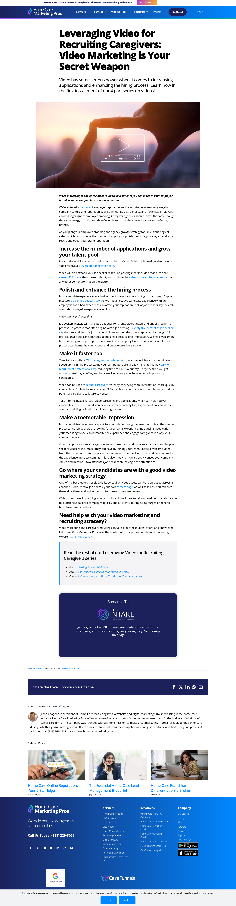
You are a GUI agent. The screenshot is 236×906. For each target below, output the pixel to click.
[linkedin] (58, 848)
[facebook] (30, 848)
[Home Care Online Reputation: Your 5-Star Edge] (56, 765)
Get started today (81, 536)
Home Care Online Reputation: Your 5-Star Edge (53, 788)
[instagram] (44, 848)
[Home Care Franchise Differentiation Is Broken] (179, 765)
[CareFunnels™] (118, 877)
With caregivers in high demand (106, 360)
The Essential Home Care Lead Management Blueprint (114, 788)
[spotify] (71, 848)
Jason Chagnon (36, 668)
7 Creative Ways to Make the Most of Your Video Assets (110, 576)
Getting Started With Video (94, 567)
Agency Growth (68, 668)
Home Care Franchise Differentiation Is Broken (171, 788)
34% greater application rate (96, 266)
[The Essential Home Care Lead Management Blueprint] (118, 765)
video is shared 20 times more (148, 277)
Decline (127, 900)
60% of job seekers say (85, 300)
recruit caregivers (97, 385)
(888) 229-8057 (63, 835)
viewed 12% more (70, 277)
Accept (108, 900)
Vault (78, 668)
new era (85, 207)
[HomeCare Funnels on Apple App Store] (188, 851)
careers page (125, 487)
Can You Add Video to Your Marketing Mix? (103, 572)
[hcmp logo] (45, 9)
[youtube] (51, 848)
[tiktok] (64, 848)
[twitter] (37, 848)
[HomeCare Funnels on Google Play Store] (188, 843)
